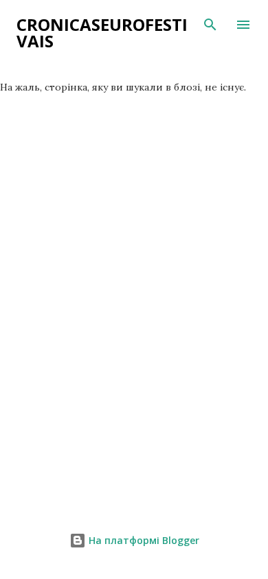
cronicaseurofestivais (102, 32)
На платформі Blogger (142, 540)
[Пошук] (210, 24)
